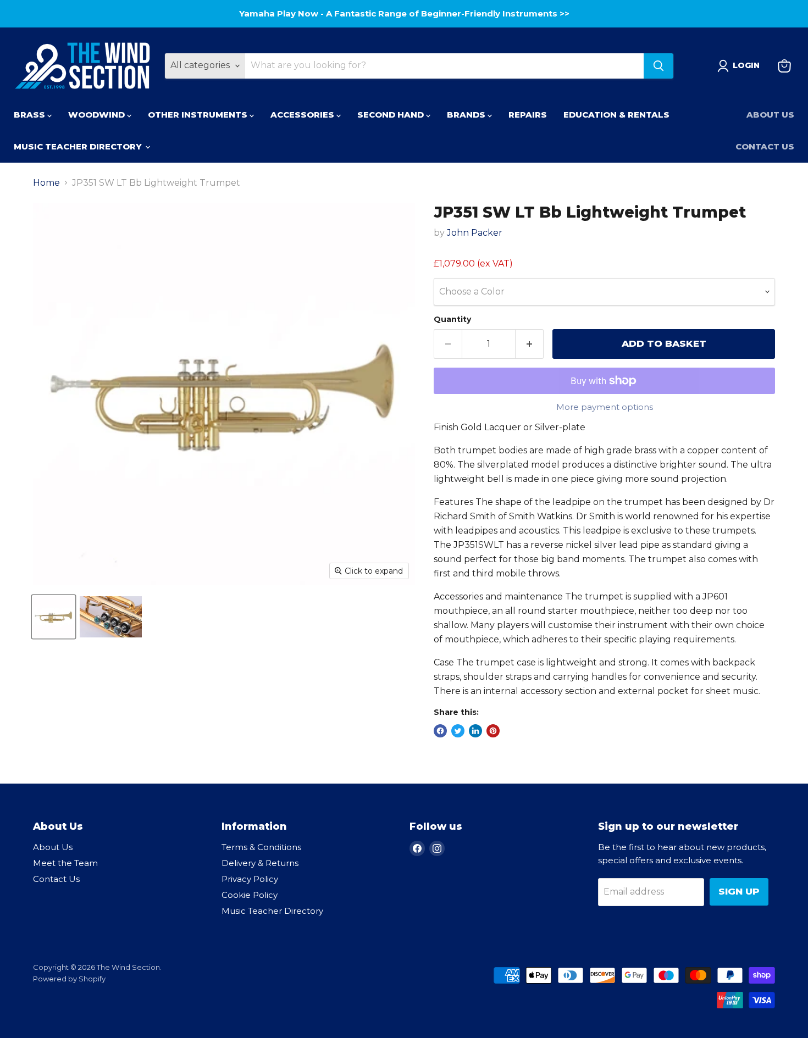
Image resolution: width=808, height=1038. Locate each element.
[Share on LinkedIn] (475, 730)
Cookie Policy (250, 895)
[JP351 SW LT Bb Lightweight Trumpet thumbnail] (53, 617)
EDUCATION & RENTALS (616, 114)
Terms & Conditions (261, 847)
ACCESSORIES (303, 114)
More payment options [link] (604, 407)
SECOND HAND (391, 114)
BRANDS (467, 114)
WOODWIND (97, 114)
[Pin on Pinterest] (493, 730)
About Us (770, 114)
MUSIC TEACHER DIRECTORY (79, 146)
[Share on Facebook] (440, 730)
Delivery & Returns (260, 863)
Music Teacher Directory (272, 911)
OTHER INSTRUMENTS (199, 114)
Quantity (452, 319)
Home (46, 183)
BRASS (30, 114)
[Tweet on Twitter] (457, 730)
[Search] (658, 66)
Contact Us (764, 146)
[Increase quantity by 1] (530, 344)
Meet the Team (65, 863)
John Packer (474, 232)
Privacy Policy (250, 879)
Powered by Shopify (69, 978)
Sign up (739, 891)
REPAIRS (527, 114)
